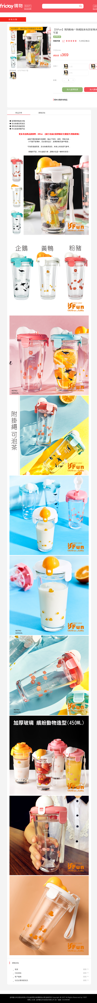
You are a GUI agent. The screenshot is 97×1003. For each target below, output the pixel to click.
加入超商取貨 (72, 89)
